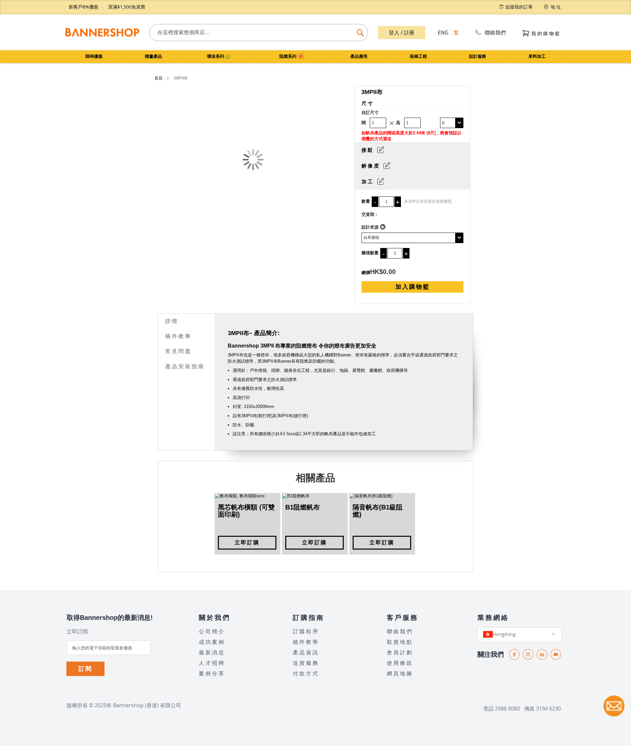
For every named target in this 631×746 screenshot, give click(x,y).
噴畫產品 (153, 56)
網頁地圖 (400, 673)
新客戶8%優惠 (83, 7)
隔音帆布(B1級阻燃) (378, 511)
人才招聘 (212, 663)
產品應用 (358, 56)
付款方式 (306, 673)
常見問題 (178, 351)
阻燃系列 (288, 56)
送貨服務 (306, 663)
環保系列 (216, 56)
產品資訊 (306, 652)
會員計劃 (400, 652)
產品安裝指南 (185, 366)
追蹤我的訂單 (519, 7)
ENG (443, 32)
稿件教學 (178, 336)
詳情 (171, 321)
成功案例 (212, 641)
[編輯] (380, 150)
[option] (247, 524)
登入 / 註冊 (401, 32)
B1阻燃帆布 (302, 507)
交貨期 (368, 214)
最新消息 (212, 652)
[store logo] (102, 32)
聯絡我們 (495, 32)
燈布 (265, 354)
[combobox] (258, 32)
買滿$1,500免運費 (126, 7)
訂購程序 (306, 631)
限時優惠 (94, 56)
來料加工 (537, 56)
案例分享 (212, 673)
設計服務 (477, 56)
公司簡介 (212, 631)
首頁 (158, 78)
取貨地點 (400, 641)
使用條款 (400, 663)
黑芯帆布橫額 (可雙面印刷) (246, 511)
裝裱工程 (418, 56)
